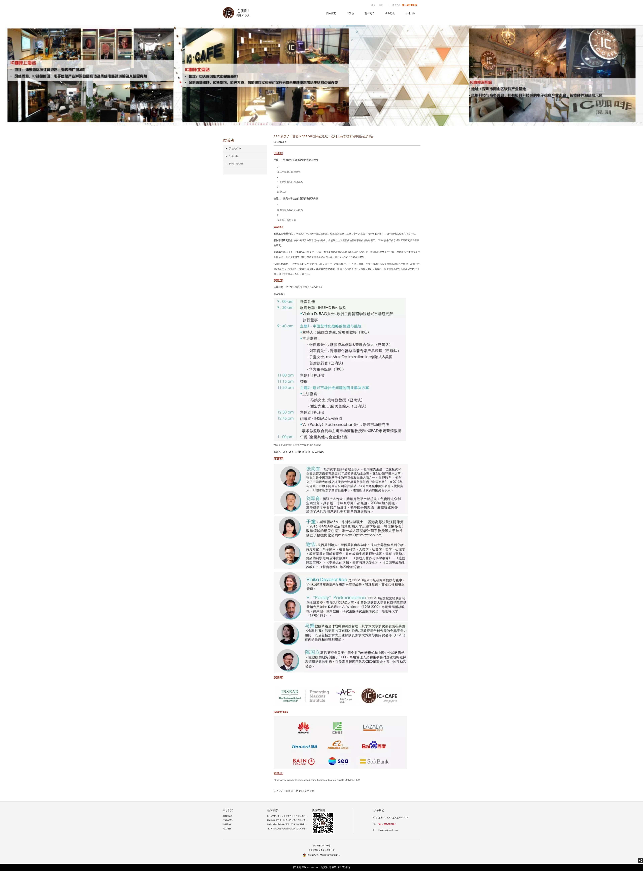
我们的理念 (228, 820)
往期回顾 (234, 156)
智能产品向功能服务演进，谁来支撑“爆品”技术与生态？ (292, 824)
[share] (640, 860)
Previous (5, 75)
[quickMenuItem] (373, 5)
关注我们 (227, 828)
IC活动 (350, 13)
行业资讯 (369, 13)
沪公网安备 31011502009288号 (323, 855)
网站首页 (331, 13)
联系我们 (227, 824)
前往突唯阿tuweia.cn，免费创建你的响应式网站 (321, 867)
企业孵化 (390, 13)
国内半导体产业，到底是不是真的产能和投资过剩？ (290, 820)
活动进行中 (235, 148)
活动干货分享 (236, 163)
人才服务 (410, 13)
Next (638, 75)
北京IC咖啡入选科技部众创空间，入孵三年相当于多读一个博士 (295, 828)
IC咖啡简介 (228, 816)
